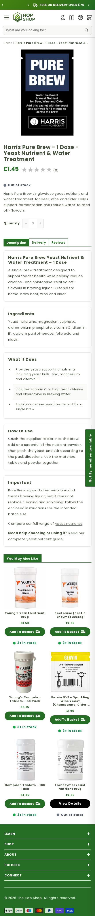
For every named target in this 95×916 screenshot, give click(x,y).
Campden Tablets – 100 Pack (25, 787)
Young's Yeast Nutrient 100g (25, 615)
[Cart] (89, 17)
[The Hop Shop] (24, 17)
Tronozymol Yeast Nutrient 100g (70, 787)
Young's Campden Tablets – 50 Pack (25, 699)
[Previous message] (17, 5)
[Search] (86, 30)
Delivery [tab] (39, 242)
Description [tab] (16, 242)
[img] (37, 170)
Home (8, 43)
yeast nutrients (68, 523)
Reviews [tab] (58, 242)
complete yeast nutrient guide (35, 539)
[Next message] (78, 5)
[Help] (80, 17)
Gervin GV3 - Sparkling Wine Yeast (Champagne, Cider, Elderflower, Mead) (70, 701)
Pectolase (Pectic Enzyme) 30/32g (70, 615)
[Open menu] (7, 17)
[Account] (63, 17)
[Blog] (71, 17)
